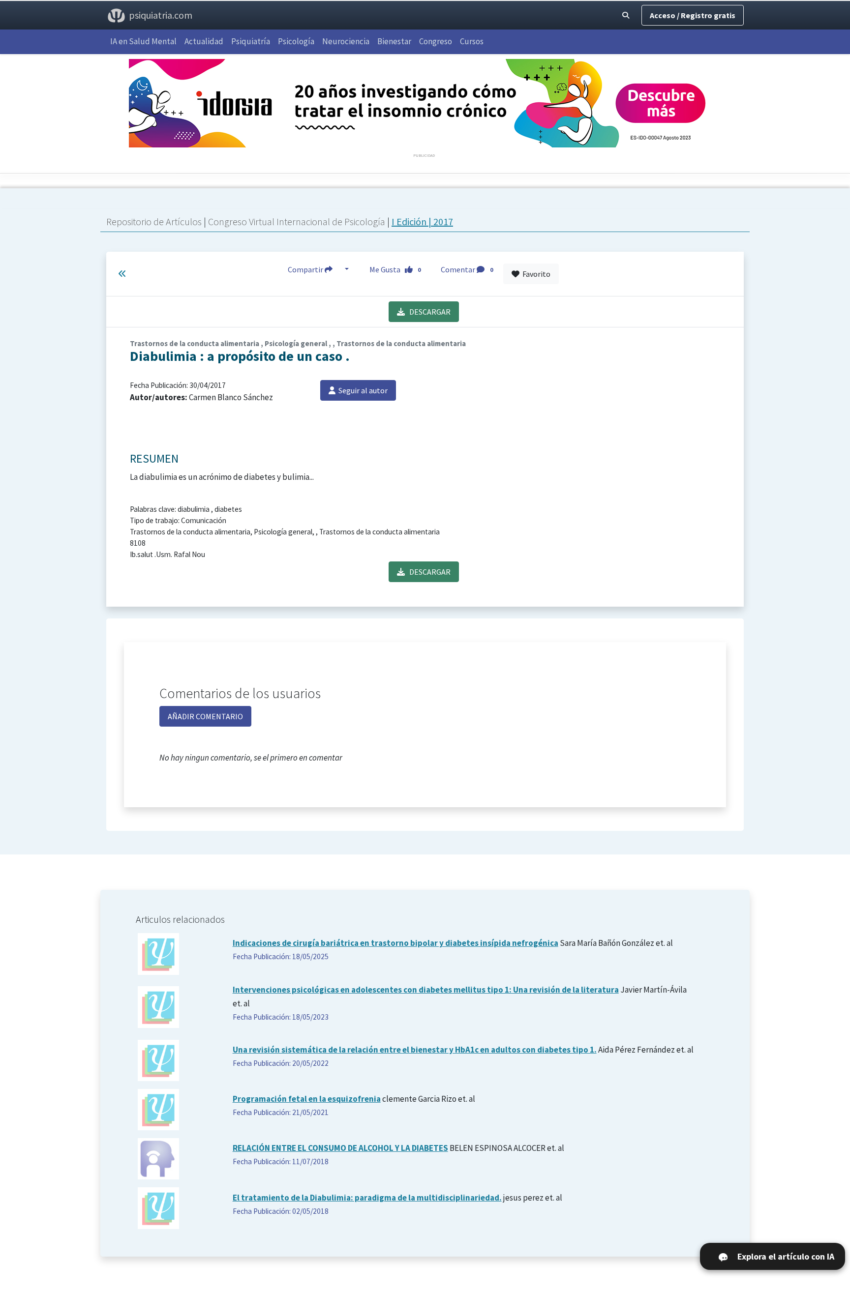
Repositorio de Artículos (154, 221)
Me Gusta (395, 269)
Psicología (296, 41)
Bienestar (394, 41)
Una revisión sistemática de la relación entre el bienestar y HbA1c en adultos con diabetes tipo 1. (415, 1049)
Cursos (472, 41)
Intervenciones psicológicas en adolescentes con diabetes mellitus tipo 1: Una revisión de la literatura (426, 989)
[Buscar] (626, 15)
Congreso (435, 41)
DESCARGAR (428, 312)
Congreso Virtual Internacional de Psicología (297, 221)
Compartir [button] (306, 269)
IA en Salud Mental (143, 41)
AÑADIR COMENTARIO (205, 716)
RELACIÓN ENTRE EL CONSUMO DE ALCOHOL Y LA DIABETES (340, 1148)
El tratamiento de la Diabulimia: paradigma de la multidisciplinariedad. (367, 1197)
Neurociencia (345, 41)
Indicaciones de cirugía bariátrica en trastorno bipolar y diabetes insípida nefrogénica (395, 943)
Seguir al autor (361, 390)
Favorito (534, 274)
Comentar (467, 269)
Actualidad (203, 41)
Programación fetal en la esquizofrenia (307, 1098)
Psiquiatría (250, 41)
